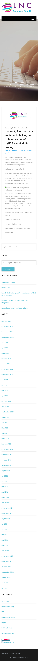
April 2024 (5, 396)
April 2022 (5, 492)
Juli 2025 (5, 343)
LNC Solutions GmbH (13, 247)
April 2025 (5, 348)
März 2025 (5, 353)
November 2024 (7, 375)
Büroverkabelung (8, 607)
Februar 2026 (6, 321)
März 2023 (5, 439)
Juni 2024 (5, 385)
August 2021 (6, 519)
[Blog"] (8, 642)
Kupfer (4, 623)
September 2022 (8, 465)
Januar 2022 (6, 503)
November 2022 (7, 455)
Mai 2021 (4, 535)
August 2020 (6, 577)
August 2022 (6, 471)
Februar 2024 (6, 401)
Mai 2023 (5, 428)
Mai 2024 (5, 391)
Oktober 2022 (6, 460)
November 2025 (7, 332)
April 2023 (5, 433)
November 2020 (7, 561)
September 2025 (8, 337)
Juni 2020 (5, 588)
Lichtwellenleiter (7, 628)
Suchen (8, 269)
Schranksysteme (8, 633)
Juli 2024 (5, 380)
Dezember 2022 (7, 449)
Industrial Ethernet (8, 617)
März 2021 (5, 545)
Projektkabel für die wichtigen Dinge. (15, 308)
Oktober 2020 (6, 567)
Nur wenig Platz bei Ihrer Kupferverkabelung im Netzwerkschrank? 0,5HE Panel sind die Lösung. (20, 86)
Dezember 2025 (7, 327)
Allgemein (20, 82)
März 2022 (5, 497)
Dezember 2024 (7, 369)
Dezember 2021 (7, 508)
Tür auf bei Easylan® (9, 282)
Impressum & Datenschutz (19, 657)
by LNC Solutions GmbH (18, 128)
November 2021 (7, 513)
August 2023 (6, 417)
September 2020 (8, 572)
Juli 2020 (5, 583)
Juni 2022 (5, 481)
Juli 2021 (4, 524)
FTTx (3, 612)
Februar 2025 (6, 359)
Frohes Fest (6, 288)
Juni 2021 (5, 529)
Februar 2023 (6, 444)
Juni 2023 (5, 423)
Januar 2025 (6, 364)
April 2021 (5, 540)
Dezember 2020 (7, 556)
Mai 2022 (5, 487)
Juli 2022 (5, 476)
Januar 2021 (6, 551)
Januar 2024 (6, 407)
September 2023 (8, 412)
